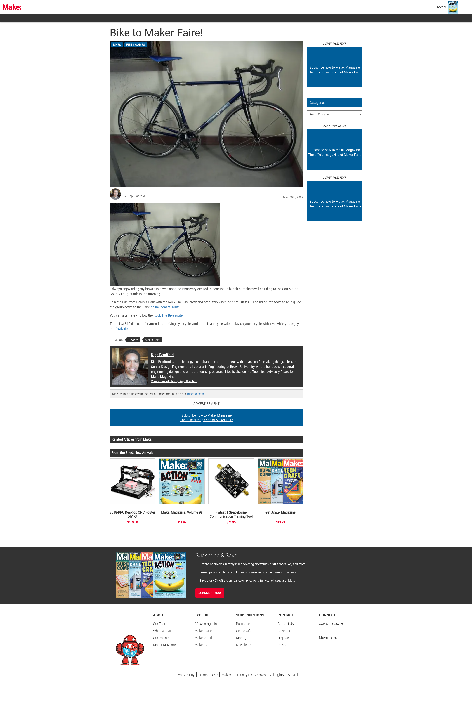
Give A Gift (243, 630)
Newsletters (244, 644)
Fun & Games (135, 45)
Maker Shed (203, 637)
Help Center (285, 637)
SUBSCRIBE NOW (209, 593)
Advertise (284, 630)
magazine (206, 623)
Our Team (160, 623)
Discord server (196, 394)
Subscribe (440, 7)
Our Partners (162, 637)
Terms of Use (208, 674)
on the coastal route (165, 307)
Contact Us (285, 623)
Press (281, 644)
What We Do (162, 630)
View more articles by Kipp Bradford (174, 381)
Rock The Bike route (168, 315)
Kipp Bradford (162, 354)
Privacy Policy (184, 674)
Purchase (243, 623)
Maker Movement (166, 644)
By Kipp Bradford (134, 196)
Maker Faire (152, 340)
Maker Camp (204, 644)
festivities (122, 328)
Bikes (117, 45)
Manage (242, 637)
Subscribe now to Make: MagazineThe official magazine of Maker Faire (206, 417)
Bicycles (133, 340)
